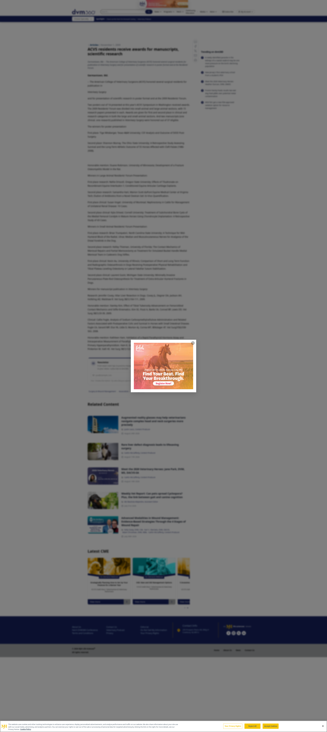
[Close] (323, 726)
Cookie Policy (25, 729)
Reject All (252, 726)
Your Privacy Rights (233, 726)
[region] (163, 726)
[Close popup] (193, 343)
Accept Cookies (270, 726)
